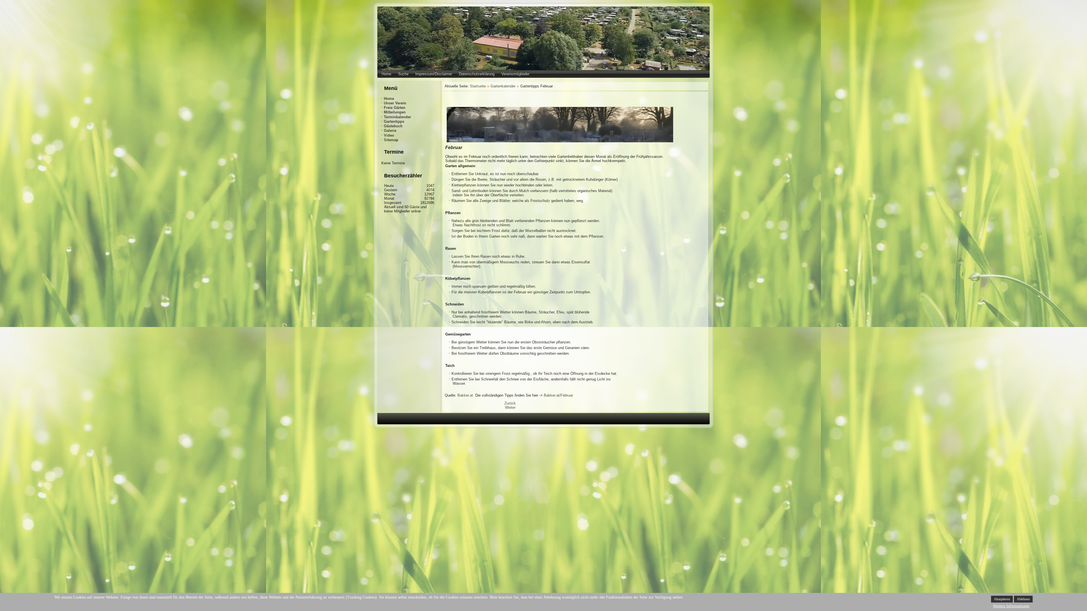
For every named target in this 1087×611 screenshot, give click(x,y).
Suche (403, 74)
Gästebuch (393, 126)
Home (386, 74)
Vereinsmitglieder (515, 74)
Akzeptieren (1002, 599)
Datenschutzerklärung (477, 74)
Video (389, 135)
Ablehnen (1023, 599)
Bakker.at (465, 395)
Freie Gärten (394, 108)
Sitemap (391, 140)
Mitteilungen (395, 112)
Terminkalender (397, 117)
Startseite (478, 86)
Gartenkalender (503, 86)
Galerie (390, 130)
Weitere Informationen (1011, 606)
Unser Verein (395, 103)
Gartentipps (394, 121)
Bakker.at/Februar (558, 395)
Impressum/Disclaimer (433, 74)
